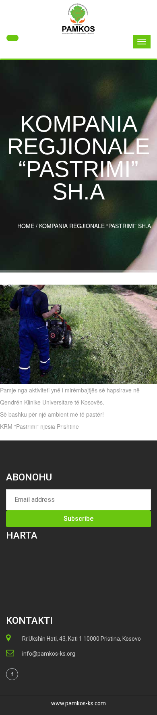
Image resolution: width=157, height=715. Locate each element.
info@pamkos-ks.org (48, 653)
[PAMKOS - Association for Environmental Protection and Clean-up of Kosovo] (78, 18)
